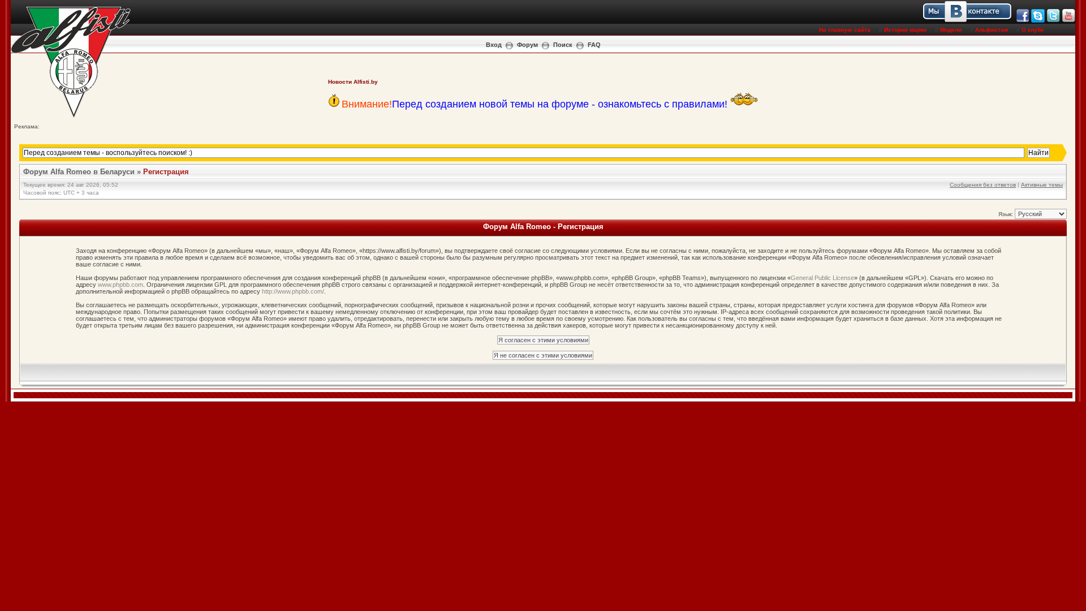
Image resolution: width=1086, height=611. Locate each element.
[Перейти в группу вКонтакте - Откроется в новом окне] (1015, 21)
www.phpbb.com (120, 284)
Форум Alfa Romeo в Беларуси (79, 171)
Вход (494, 44)
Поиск (562, 44)
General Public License (822, 277)
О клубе (1033, 30)
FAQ (594, 44)
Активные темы (1042, 185)
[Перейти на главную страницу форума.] (71, 117)
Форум (527, 44)
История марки (905, 30)
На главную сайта (844, 30)
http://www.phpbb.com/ (293, 291)
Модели (951, 30)
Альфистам (991, 30)
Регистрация (166, 171)
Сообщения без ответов (983, 185)
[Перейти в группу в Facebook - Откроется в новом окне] (1022, 21)
